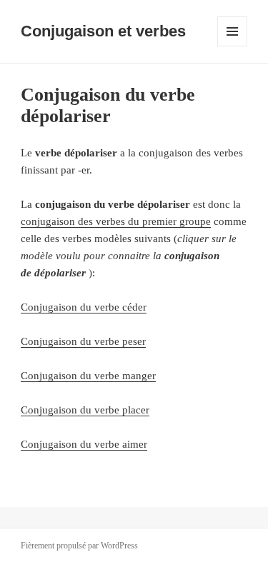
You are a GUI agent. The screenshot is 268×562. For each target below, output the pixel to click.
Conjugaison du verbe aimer (84, 444)
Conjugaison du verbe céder (84, 307)
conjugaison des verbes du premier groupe (116, 221)
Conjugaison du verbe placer (85, 410)
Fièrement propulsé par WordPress (79, 546)
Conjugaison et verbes (103, 31)
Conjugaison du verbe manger (88, 375)
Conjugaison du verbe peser (83, 341)
